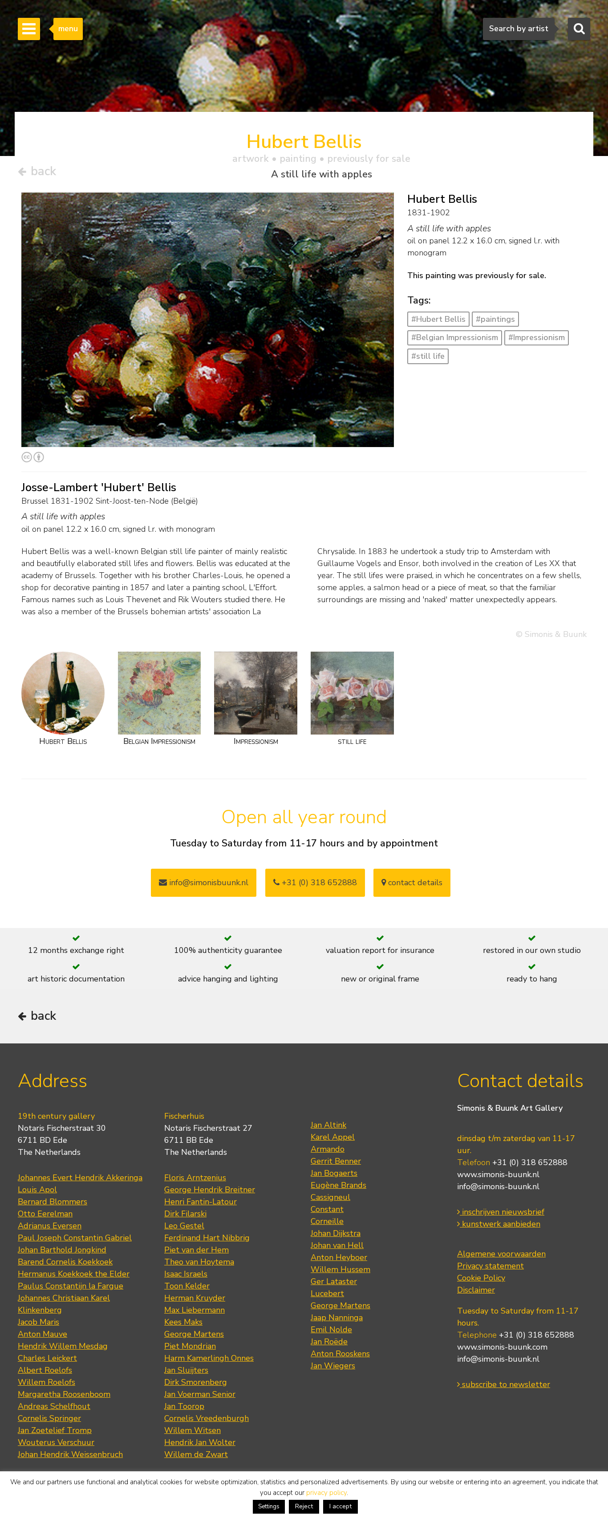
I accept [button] (340, 1506)
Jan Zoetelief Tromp (55, 1430)
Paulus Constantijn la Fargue (70, 1286)
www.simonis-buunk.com (502, 1347)
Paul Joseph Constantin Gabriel (75, 1237)
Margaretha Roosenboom (64, 1394)
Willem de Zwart (196, 1454)
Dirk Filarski (185, 1213)
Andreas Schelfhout (54, 1406)
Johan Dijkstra (336, 1233)
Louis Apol (37, 1189)
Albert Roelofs (45, 1370)
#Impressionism (536, 337)
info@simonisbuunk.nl (207, 882)
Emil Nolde (331, 1329)
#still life (428, 356)
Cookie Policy (481, 1278)
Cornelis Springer (49, 1418)
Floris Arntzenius (195, 1177)
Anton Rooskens (340, 1353)
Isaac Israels (185, 1274)
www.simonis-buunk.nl (498, 1174)
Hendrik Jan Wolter (199, 1442)
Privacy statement (490, 1265)
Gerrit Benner (336, 1161)
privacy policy (326, 1492)
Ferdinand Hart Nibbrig (207, 1237)
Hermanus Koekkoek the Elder (74, 1274)
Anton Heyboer (339, 1257)
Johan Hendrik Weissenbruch (70, 1454)
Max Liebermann (194, 1310)
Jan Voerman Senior (199, 1394)
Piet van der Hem (196, 1249)
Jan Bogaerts (334, 1173)
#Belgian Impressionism (454, 337)
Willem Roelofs (46, 1382)
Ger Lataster (334, 1281)
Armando (328, 1149)
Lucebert (327, 1293)
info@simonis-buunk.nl (498, 1186)
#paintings (495, 319)
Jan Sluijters (186, 1370)
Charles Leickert (47, 1358)
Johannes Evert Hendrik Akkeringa (80, 1177)
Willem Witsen (192, 1430)
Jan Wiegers (333, 1365)
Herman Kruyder (194, 1298)
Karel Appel (333, 1137)
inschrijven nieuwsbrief (502, 1212)
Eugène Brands (338, 1185)
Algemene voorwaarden (501, 1253)
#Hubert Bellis (438, 319)
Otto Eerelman (45, 1213)
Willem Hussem (340, 1269)
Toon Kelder (187, 1286)
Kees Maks (183, 1322)
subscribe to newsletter (505, 1384)
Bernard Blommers (52, 1201)
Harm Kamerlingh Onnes (209, 1358)
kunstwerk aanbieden (500, 1224)
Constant (327, 1209)
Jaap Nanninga (337, 1317)
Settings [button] (269, 1507)
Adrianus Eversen (49, 1225)
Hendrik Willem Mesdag (63, 1346)
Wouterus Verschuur (56, 1442)
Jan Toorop (184, 1406)
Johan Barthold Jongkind (62, 1249)
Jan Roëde (329, 1341)
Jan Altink (328, 1125)
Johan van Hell (337, 1245)
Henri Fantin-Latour (200, 1201)
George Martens (194, 1334)
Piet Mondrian (190, 1346)
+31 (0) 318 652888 (318, 882)
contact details (414, 882)
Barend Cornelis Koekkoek (65, 1261)
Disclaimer (476, 1290)
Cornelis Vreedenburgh (206, 1418)
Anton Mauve (42, 1334)
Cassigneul (330, 1197)
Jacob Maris (38, 1322)
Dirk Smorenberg (195, 1382)
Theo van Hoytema (199, 1261)
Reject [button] (304, 1506)
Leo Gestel (184, 1225)
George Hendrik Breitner (209, 1189)
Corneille (327, 1221)
